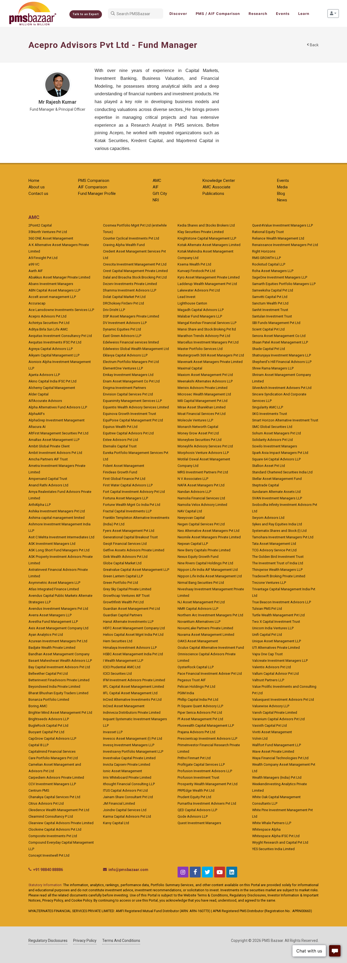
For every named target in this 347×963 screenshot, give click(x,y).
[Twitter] (207, 872)
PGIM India (186, 693)
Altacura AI (37, 427)
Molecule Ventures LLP (195, 420)
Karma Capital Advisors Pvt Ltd (127, 816)
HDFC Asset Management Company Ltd (134, 628)
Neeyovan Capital (191, 518)
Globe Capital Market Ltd (122, 563)
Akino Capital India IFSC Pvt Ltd (52, 381)
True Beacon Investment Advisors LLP (281, 602)
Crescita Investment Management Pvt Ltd (134, 264)
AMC (157, 180)
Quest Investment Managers (199, 823)
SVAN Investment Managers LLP (277, 498)
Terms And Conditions (121, 940)
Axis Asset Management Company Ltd (58, 628)
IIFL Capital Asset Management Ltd (130, 693)
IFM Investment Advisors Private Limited (134, 680)
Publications (213, 193)
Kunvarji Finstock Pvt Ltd (196, 271)
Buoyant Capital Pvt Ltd (46, 732)
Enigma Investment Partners (124, 388)
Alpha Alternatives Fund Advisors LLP (57, 407)
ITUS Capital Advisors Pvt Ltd (125, 790)
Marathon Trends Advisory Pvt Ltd (204, 336)
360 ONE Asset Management (50, 238)
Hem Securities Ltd (117, 641)
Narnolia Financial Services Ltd (201, 498)
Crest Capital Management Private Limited (135, 271)
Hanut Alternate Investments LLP (128, 622)
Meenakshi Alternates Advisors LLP (205, 381)
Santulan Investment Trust (272, 316)
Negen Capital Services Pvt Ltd (201, 524)
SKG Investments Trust (269, 414)
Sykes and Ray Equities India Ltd (277, 524)
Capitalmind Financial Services (52, 751)
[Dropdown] (333, 13)
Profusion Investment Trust (198, 777)
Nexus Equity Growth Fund (198, 557)
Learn (303, 13)
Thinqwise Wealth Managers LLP (277, 570)
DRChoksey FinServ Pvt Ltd (123, 303)
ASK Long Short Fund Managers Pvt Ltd (58, 550)
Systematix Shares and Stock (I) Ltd (279, 531)
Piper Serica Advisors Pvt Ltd (200, 712)
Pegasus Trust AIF (192, 680)
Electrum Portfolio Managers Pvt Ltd (131, 362)
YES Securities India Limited (273, 849)
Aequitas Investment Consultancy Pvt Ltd (60, 336)
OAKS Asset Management (198, 641)
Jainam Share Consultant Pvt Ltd (128, 797)
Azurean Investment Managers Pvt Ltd (57, 641)
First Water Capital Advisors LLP (128, 485)
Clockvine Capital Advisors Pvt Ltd (54, 829)
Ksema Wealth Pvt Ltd (194, 264)
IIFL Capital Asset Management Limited (133, 686)
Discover (178, 13)
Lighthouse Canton (192, 303)
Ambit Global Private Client (49, 446)
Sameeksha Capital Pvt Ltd (272, 290)
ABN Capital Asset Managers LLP (54, 290)
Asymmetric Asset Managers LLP (54, 583)
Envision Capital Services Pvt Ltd (128, 394)
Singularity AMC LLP (267, 407)
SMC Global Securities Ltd (272, 427)
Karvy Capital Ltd (116, 823)
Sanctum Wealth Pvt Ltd (270, 303)
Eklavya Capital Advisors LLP (125, 355)
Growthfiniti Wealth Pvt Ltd (123, 602)
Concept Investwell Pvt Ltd (48, 855)
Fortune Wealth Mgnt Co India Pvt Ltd (131, 505)
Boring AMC (37, 706)
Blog (281, 193)
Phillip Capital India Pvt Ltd (198, 699)
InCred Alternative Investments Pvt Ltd (132, 699)
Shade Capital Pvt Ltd (268, 349)
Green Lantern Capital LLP (123, 576)
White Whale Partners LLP (271, 823)
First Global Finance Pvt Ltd (124, 479)
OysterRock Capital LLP (196, 667)
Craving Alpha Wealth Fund (124, 245)
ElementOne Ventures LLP (123, 368)
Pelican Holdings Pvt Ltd (196, 686)
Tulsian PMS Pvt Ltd (267, 609)
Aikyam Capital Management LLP (53, 355)
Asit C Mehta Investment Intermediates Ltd (61, 537)
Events (283, 13)
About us (36, 187)
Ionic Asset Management (122, 771)
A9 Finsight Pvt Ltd (42, 258)
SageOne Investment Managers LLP (279, 277)
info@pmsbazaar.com (128, 869)
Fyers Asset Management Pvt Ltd (128, 531)
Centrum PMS (38, 790)
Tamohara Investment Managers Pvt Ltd (282, 537)
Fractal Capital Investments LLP (127, 511)
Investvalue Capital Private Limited (129, 758)
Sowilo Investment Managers (274, 446)
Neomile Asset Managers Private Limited (209, 537)
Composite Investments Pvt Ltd (52, 836)
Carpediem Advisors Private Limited (56, 777)
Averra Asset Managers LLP (50, 615)
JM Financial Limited (119, 803)
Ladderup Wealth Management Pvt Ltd (207, 284)
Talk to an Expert (86, 14)
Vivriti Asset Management (272, 732)
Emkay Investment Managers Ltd (128, 375)
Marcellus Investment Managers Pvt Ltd (208, 342)
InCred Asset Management (123, 706)
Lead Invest (186, 297)
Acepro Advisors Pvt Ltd (47, 316)
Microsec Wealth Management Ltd (204, 394)
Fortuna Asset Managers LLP (125, 498)
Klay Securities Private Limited (201, 232)
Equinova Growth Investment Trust (129, 414)
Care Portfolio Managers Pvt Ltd (53, 758)
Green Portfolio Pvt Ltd (120, 583)
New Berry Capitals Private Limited (204, 550)
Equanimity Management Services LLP (132, 401)
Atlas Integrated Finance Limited (53, 589)
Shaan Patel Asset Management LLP (280, 342)
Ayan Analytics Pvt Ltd (45, 635)
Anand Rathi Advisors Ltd (48, 485)
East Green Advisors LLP (122, 336)
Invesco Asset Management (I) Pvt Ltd (132, 738)
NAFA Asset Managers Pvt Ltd (201, 485)
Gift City (160, 193)
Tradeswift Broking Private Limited (278, 576)
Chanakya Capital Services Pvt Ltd (54, 797)
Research (258, 13)
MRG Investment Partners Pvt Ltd (203, 472)
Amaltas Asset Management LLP (53, 440)
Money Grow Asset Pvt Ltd (198, 433)
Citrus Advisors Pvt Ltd (46, 803)
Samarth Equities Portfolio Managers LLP (284, 284)
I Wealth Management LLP (123, 661)
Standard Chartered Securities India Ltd (282, 472)
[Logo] (32, 13)
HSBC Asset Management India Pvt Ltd (133, 654)
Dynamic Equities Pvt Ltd (122, 329)
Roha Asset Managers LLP (272, 271)
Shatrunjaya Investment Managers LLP (281, 355)
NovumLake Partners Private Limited (205, 628)
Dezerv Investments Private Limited (130, 284)
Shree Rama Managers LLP (273, 368)
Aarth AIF (35, 271)
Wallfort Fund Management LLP (276, 745)
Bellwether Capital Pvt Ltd (48, 674)
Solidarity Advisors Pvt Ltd (272, 440)
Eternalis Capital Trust (120, 446)
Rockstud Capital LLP (268, 264)
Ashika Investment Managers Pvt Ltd (56, 511)
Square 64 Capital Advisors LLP (276, 459)
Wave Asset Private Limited (273, 751)
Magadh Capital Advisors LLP (201, 310)
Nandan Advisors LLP (194, 492)
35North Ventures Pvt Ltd (47, 232)
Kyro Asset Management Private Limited (209, 277)
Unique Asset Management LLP (276, 641)
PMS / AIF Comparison (218, 13)
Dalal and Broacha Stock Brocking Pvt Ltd (135, 277)
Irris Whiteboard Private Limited (127, 777)
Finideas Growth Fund (120, 472)
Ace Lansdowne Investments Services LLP (61, 310)
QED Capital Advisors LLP (197, 810)
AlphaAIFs (36, 414)
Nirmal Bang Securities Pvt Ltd (201, 583)
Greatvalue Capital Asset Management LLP (136, 570)
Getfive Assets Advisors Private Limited (133, 550)
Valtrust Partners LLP (268, 680)
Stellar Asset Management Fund (277, 479)
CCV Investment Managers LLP (52, 784)
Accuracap (37, 303)
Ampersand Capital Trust (47, 479)
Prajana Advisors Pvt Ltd (196, 732)
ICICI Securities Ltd (117, 674)
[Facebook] (195, 872)
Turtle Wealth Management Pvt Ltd (278, 615)
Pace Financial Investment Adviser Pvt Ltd (210, 674)
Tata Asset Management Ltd (274, 544)
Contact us (38, 193)
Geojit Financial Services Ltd (125, 544)
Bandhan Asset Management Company (58, 654)
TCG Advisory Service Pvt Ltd (274, 550)
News (282, 200)
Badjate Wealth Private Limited (51, 648)
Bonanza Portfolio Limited (48, 699)
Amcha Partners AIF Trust (48, 459)
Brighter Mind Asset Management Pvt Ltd (60, 712)
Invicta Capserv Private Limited (126, 764)
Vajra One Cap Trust (267, 654)
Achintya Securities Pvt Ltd (48, 323)
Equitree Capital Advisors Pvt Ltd (128, 433)
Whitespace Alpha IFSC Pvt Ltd (276, 836)
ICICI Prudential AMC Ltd (121, 667)
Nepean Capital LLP (193, 544)
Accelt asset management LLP (52, 297)
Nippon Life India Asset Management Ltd (210, 576)
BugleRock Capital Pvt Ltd (48, 725)
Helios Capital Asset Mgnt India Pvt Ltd (133, 635)
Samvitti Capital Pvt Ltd (269, 297)
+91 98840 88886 (48, 869)
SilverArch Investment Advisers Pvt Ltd (281, 388)
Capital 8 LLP (38, 745)
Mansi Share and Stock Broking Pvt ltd (207, 329)
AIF (156, 187)
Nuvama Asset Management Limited (206, 635)
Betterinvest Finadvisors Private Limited (58, 680)
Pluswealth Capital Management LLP (206, 725)
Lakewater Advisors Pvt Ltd (199, 290)
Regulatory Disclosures (48, 940)
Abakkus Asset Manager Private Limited (59, 277)
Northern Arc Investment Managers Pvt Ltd (210, 615)
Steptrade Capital (265, 485)
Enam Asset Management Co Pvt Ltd (131, 381)
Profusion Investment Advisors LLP (205, 771)
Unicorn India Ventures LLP (273, 628)
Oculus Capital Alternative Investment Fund (211, 648)
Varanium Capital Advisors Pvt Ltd (278, 719)
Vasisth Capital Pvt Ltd (269, 725)
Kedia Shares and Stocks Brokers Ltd (206, 225)
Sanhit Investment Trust (270, 310)
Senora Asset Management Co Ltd (279, 336)
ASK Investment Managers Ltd (51, 544)
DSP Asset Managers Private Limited (131, 316)
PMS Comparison (93, 180)
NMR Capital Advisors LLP (198, 609)
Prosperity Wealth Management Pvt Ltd (207, 784)
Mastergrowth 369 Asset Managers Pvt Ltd (211, 355)
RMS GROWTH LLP (266, 258)
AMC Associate (216, 187)
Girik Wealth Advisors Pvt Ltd (125, 557)
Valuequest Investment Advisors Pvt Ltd (283, 699)
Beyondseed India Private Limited (54, 686)
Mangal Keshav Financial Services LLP (207, 323)
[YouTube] (219, 872)
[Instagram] (183, 872)
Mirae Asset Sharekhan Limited (202, 407)
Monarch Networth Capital (198, 427)
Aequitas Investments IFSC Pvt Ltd (54, 342)
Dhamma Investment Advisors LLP (129, 290)
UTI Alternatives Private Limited (276, 648)
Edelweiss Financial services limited (131, 342)
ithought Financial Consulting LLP (129, 784)
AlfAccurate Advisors (45, 401)
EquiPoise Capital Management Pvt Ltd (133, 420)
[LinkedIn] (231, 872)
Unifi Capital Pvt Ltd (267, 635)
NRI (156, 200)
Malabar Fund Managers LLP (200, 316)
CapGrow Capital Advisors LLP (52, 738)
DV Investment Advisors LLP (125, 323)
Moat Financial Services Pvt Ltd (202, 414)
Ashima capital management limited (56, 518)
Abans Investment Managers (50, 284)
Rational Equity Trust (268, 232)
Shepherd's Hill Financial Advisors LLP (281, 362)
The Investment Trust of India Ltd (277, 563)
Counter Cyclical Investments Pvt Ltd (131, 238)
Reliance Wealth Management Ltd (278, 238)
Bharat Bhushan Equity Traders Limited (58, 693)
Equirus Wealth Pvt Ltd (120, 427)
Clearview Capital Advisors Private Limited (61, 823)
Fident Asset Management (123, 466)
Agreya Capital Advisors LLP (50, 349)
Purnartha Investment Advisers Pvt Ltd (207, 803)
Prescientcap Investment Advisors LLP (207, 738)
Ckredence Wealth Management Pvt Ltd (58, 810)
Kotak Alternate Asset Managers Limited (209, 245)
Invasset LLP (113, 732)
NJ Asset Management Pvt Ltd (201, 602)
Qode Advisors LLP (193, 816)
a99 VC (33, 264)
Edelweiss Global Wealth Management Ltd (136, 349)
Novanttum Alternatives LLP (199, 622)
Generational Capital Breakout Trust (130, 537)
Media (282, 187)
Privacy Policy (85, 940)
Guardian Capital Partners (122, 615)
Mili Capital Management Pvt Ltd (202, 401)
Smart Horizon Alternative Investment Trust (285, 420)
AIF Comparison (92, 187)
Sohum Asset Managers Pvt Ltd (276, 433)
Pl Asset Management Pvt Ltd (200, 719)
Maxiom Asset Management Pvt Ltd (205, 375)
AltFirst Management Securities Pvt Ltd (58, 433)
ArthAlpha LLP (39, 505)
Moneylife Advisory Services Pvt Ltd (205, 446)
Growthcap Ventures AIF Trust (126, 596)
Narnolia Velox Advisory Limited (202, 505)
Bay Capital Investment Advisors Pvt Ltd (59, 667)
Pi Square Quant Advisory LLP (200, 706)
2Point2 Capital (40, 225)
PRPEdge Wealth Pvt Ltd (196, 790)
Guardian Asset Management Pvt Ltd (131, 609)
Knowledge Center (219, 180)
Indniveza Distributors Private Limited (131, 712)
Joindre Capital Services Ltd (124, 810)
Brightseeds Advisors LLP (48, 719)
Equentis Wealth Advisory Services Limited (136, 407)
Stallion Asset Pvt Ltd (268, 466)
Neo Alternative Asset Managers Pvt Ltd (208, 531)
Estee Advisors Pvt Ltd (120, 440)
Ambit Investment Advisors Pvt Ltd (55, 453)
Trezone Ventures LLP (269, 583)
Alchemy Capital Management (51, 388)
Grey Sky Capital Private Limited (127, 589)
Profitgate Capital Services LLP (201, 764)
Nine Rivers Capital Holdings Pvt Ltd (205, 563)
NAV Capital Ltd (190, 511)
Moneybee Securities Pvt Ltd (199, 440)
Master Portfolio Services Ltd (200, 349)
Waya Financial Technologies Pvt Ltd (280, 758)
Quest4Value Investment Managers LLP (282, 225)
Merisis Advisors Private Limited (202, 388)
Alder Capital (38, 394)
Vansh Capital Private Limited (274, 712)
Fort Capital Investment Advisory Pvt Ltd (134, 492)
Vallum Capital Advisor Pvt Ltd (275, 674)
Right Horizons (263, 251)
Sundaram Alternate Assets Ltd (276, 492)
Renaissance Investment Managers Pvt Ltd (285, 245)
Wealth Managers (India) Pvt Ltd (276, 777)
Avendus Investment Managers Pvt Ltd (58, 609)
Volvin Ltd (260, 738)
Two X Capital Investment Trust (276, 622)
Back (314, 45)
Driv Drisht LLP (114, 310)
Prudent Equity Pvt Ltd (194, 797)
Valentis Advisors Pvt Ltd (271, 667)
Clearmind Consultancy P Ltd (50, 816)
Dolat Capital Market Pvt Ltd (124, 297)
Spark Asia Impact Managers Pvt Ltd (280, 453)
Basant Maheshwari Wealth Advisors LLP (60, 661)
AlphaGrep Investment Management (56, 420)
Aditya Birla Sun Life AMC (48, 329)
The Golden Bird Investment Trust (278, 557)
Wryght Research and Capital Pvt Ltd (280, 842)
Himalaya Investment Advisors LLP (130, 648)
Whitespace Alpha (266, 829)
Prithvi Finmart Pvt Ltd (194, 758)
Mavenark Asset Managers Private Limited (210, 362)
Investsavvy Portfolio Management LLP (133, 751)
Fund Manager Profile (97, 193)
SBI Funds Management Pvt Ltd (276, 323)
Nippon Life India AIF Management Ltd (208, 570)
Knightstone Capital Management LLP (207, 238)
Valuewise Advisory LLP (270, 706)
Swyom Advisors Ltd (268, 518)
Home (33, 180)
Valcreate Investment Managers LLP (280, 661)
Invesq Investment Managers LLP (128, 745)
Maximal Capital (190, 368)
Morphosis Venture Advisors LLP (203, 453)
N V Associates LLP (193, 479)
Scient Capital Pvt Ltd (268, 329)
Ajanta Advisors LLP (44, 375)
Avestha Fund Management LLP (53, 622)
